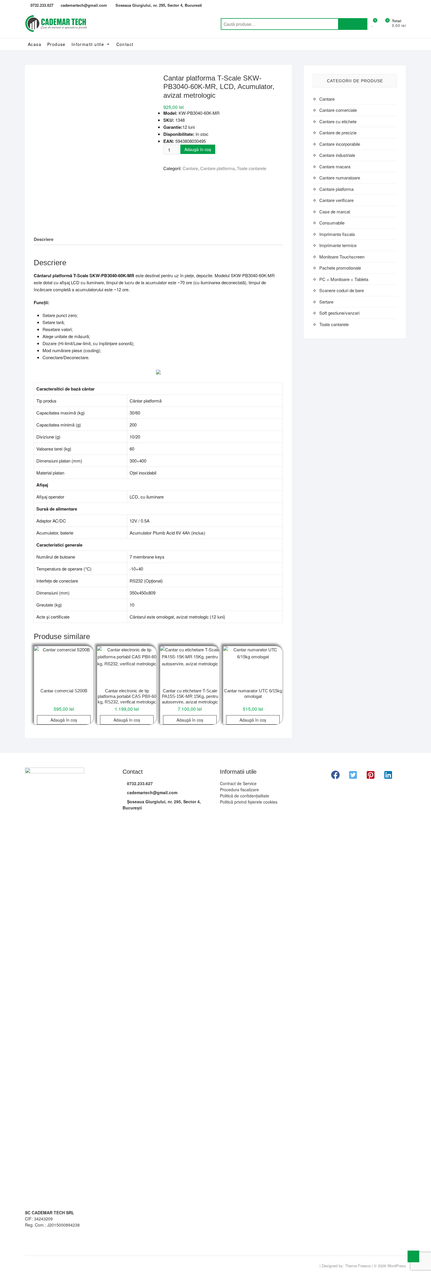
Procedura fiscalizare (239, 789)
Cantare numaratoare (339, 177)
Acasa (34, 44)
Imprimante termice (338, 245)
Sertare (326, 302)
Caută (352, 24)
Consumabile (332, 223)
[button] (335, 775)
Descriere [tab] (43, 239)
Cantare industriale (337, 155)
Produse (56, 44)
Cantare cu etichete (338, 121)
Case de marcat (334, 211)
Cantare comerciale (338, 110)
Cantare (190, 168)
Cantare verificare (336, 200)
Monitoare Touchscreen (341, 257)
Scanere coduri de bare (341, 290)
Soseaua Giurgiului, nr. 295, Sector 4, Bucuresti (158, 5)
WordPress (396, 1265)
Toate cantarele (251, 168)
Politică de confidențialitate (244, 796)
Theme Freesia (358, 1265)
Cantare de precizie (338, 132)
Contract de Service (238, 783)
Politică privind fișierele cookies (248, 802)
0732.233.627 (41, 5)
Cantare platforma (217, 168)
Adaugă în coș (197, 149)
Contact (125, 44)
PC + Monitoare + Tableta (343, 279)
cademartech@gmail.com (84, 5)
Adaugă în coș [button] (63, 720)
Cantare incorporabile (339, 144)
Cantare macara (334, 166)
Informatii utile (88, 44)
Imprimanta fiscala (337, 234)
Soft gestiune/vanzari (339, 313)
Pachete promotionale (340, 268)
